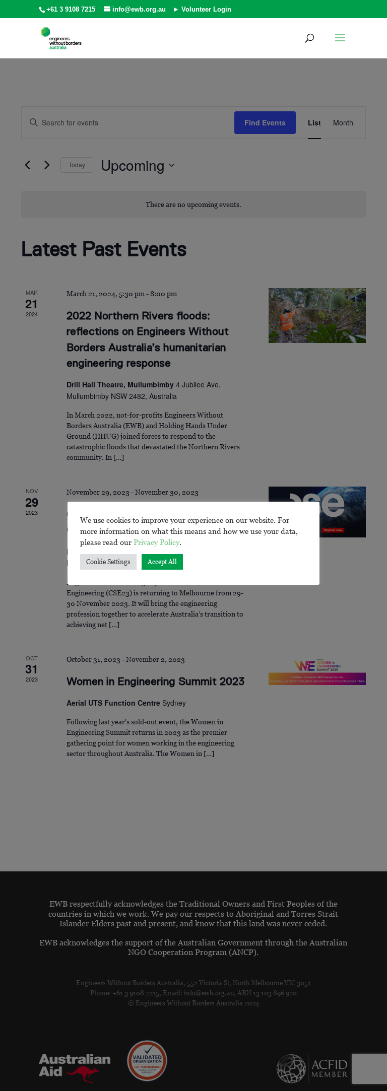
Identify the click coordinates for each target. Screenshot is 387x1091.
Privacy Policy (156, 542)
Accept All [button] (162, 562)
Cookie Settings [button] (108, 562)
